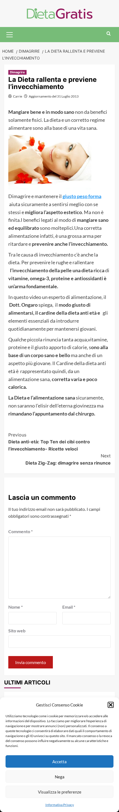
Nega (59, 776)
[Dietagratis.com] (59, 12)
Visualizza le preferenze (59, 791)
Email (68, 606)
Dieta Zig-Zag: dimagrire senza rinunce (68, 459)
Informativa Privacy (59, 805)
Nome (15, 606)
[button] (110, 705)
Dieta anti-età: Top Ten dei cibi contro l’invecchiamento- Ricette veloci (49, 442)
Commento (20, 531)
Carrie (17, 96)
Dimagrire (17, 72)
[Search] (108, 34)
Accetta (59, 761)
